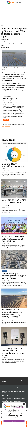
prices (3, 126)
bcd (3, 124)
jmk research (14, 124)
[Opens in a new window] (5, 395)
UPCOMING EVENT (7, 96)
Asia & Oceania (5, 47)
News (2, 25)
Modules (3, 45)
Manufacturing (5, 43)
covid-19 (7, 124)
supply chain (7, 126)
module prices (21, 124)
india (10, 124)
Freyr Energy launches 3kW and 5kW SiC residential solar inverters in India (13, 352)
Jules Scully (5, 39)
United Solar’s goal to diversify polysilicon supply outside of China (14, 275)
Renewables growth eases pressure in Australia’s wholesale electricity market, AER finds (13, 313)
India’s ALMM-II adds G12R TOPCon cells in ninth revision (14, 202)
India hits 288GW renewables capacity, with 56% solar (13, 166)
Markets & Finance (21, 43)
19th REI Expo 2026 (10, 99)
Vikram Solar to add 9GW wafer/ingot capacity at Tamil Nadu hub (13, 238)
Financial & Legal (12, 43)
